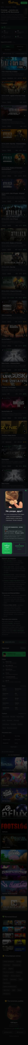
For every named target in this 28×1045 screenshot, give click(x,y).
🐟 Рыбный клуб (7, 548)
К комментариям (19, 546)
